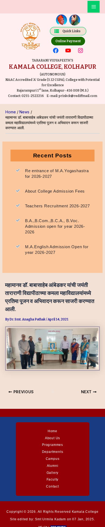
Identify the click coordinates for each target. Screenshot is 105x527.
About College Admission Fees (55, 191)
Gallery (53, 473)
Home (52, 431)
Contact (52, 486)
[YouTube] (68, 50)
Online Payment (68, 41)
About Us (52, 438)
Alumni (52, 466)
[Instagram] (80, 50)
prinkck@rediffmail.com (77, 96)
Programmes (52, 445)
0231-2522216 (33, 96)
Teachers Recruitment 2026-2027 (57, 206)
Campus (53, 459)
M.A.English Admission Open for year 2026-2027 (57, 249)
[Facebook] (56, 50)
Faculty (53, 479)
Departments (52, 452)
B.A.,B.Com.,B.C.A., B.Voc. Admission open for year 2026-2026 (55, 226)
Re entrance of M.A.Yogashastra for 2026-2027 (57, 173)
